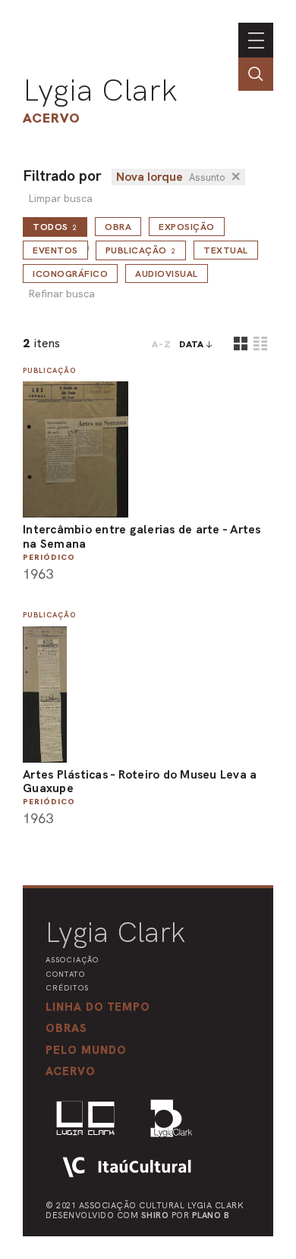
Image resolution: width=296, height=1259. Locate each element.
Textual (225, 250)
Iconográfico (70, 274)
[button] (86, 1050)
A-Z (162, 344)
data (191, 344)
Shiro (155, 1215)
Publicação (141, 250)
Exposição (187, 227)
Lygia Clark (100, 90)
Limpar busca (60, 198)
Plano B (211, 1215)
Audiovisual (166, 274)
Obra (118, 227)
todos (55, 227)
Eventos (55, 250)
